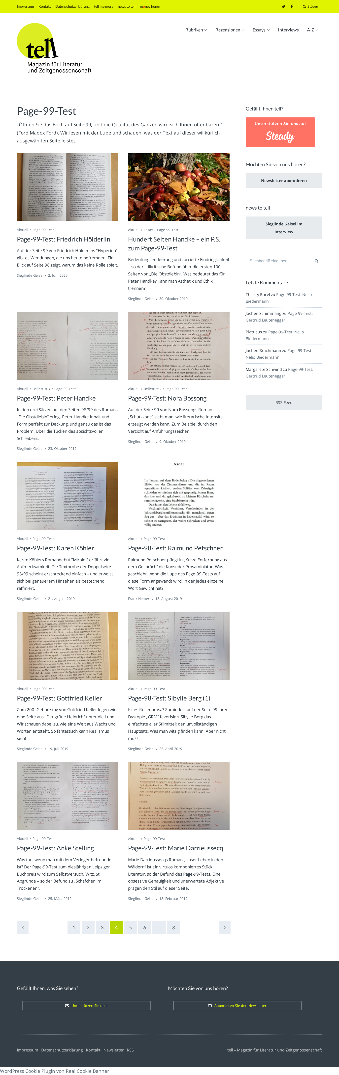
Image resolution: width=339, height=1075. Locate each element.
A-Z (310, 29)
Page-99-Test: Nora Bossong (167, 398)
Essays (259, 29)
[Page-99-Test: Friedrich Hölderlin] (67, 187)
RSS (130, 1050)
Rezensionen (227, 29)
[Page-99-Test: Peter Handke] (67, 346)
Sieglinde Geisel (30, 275)
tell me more (103, 6)
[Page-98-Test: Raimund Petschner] (179, 496)
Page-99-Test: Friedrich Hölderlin (63, 239)
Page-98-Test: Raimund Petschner (175, 548)
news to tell (127, 6)
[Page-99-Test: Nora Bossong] (179, 346)
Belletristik (41, 388)
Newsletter (113, 1050)
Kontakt (44, 6)
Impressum (25, 6)
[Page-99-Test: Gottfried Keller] (67, 646)
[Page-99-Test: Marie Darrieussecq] (179, 796)
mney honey (150, 6)
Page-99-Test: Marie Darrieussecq (175, 848)
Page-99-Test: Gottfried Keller (59, 698)
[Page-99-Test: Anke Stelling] (67, 796)
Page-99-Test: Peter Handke (56, 398)
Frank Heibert (139, 598)
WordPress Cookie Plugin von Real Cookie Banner (54, 1071)
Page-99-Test (43, 229)
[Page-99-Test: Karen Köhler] (67, 496)
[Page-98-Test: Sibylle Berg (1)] (179, 646)
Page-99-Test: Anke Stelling (55, 848)
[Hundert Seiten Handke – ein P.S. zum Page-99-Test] (179, 187)
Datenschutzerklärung (72, 6)
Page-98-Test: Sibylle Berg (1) (169, 698)
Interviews (288, 29)
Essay (148, 229)
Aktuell (22, 229)
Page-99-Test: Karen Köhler (55, 548)
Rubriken (194, 29)
